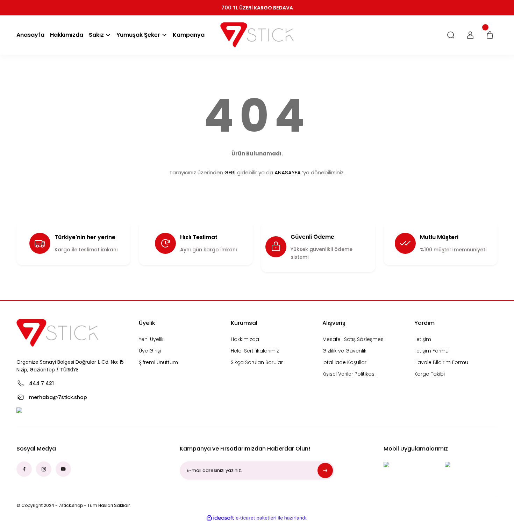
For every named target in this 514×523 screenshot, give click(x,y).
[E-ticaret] (256, 518)
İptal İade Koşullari (344, 362)
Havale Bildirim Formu (441, 362)
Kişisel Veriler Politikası (349, 373)
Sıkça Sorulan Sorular (257, 362)
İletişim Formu (431, 350)
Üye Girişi (150, 350)
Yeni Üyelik (151, 339)
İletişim (422, 339)
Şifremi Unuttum (158, 362)
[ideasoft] (220, 518)
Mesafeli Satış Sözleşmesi (353, 339)
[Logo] (256, 35)
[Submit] (325, 470)
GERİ (230, 172)
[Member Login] (470, 35)
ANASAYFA (287, 172)
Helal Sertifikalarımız (255, 350)
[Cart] (490, 35)
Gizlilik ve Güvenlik (344, 350)
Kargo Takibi (429, 373)
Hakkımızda (245, 339)
